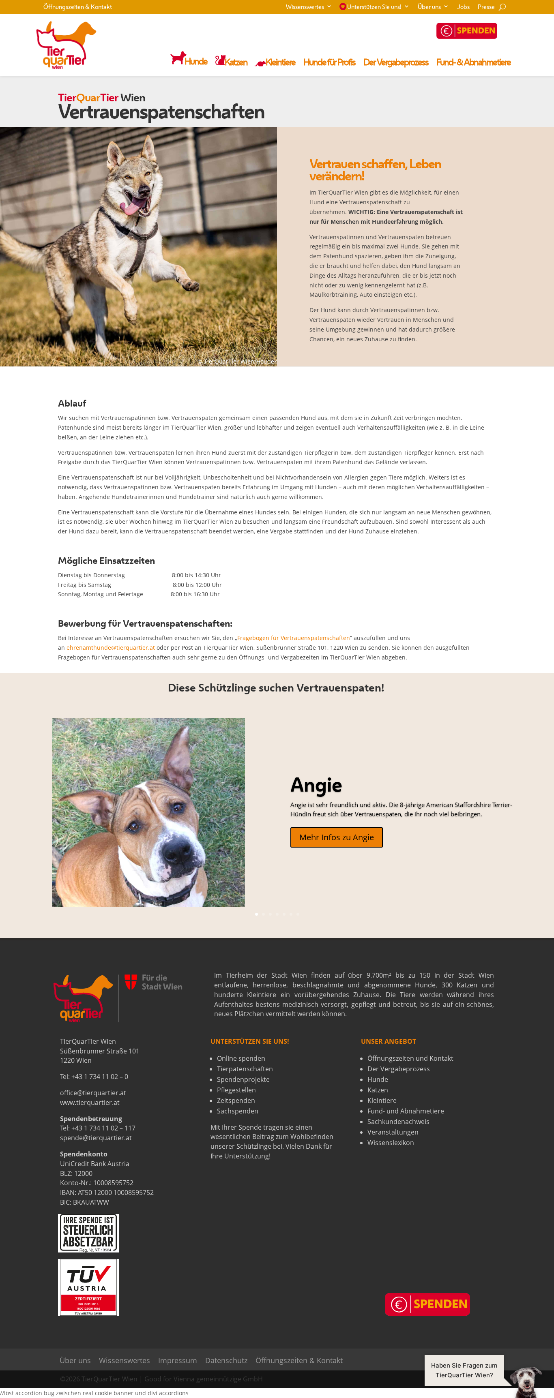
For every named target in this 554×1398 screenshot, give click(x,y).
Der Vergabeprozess (395, 63)
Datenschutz (226, 1360)
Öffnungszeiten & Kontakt (77, 7)
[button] (483, 1382)
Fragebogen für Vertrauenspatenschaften (293, 638)
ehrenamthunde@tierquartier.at (111, 647)
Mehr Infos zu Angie (336, 837)
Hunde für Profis (329, 63)
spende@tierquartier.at (96, 1137)
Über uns (429, 7)
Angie (316, 786)
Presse (486, 7)
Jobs (463, 7)
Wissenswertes (305, 7)
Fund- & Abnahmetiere (473, 63)
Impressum (177, 1360)
